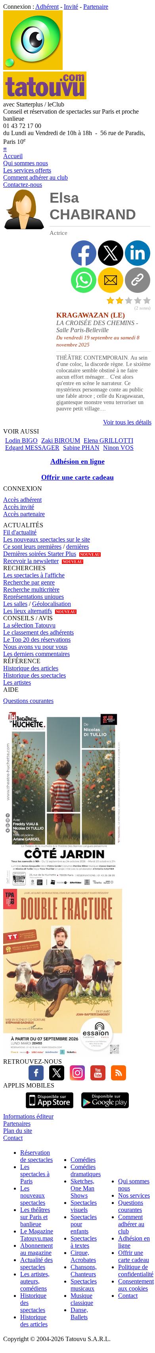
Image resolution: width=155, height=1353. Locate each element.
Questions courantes (28, 700)
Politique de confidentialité (135, 1271)
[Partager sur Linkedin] (137, 253)
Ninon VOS (118, 447)
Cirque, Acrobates (83, 1256)
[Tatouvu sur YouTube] (95, 1078)
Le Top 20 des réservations (37, 639)
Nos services (134, 1195)
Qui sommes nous (25, 163)
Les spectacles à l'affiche (34, 575)
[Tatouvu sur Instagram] (75, 1078)
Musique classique (82, 1299)
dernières (77, 546)
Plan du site (17, 1130)
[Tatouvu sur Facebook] (36, 1078)
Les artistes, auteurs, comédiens (35, 1281)
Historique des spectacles (34, 675)
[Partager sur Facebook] (83, 253)
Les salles (15, 603)
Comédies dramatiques (86, 1170)
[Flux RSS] (116, 1078)
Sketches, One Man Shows (82, 1188)
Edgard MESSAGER (32, 447)
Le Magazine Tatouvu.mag (36, 1235)
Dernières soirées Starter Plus (39, 553)
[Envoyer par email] (110, 280)
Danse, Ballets (79, 1313)
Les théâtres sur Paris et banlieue (35, 1216)
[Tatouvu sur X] (54, 1078)
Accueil (13, 156)
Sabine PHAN (81, 447)
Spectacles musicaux (84, 1285)
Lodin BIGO (21, 440)
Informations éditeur (28, 1116)
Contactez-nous (22, 184)
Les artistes (17, 682)
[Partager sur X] (110, 253)
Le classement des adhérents (38, 632)
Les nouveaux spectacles (32, 1195)
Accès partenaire (24, 514)
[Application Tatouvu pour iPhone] (50, 1109)
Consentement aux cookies (136, 1285)
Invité (71, 6)
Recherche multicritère (31, 589)
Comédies (83, 1159)
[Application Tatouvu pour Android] (105, 1109)
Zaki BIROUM (60, 440)
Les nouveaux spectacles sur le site (46, 539)
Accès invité (18, 506)
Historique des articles (30, 668)
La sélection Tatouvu (29, 625)
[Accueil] (33, 67)
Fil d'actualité (19, 532)
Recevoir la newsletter (31, 560)
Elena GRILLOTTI (108, 440)
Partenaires (17, 1123)
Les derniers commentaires (36, 653)
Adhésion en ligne (77, 461)
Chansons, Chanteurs (84, 1271)
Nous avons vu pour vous (35, 646)
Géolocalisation (51, 603)
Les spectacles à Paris (35, 1174)
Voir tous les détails (127, 422)
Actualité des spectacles (36, 1263)
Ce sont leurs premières (32, 546)
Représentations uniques (33, 596)
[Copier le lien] (137, 280)
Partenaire (95, 6)
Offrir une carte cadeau (77, 477)
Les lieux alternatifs (27, 611)
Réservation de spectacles (36, 1156)
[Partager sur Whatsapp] (83, 280)
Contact (13, 1137)
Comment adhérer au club (35, 177)
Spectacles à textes (84, 1242)
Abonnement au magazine (36, 1249)
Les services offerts (27, 170)
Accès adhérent (22, 499)
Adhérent (47, 6)
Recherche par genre (29, 582)
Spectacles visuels (84, 1206)
